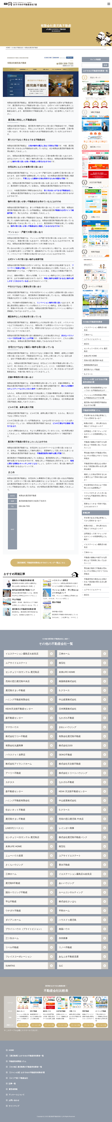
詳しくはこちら (23, 1025)
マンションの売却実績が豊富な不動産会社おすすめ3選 (95, 396)
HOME (11, 1050)
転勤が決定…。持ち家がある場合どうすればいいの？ (95, 424)
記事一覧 (12, 1083)
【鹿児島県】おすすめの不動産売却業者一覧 (26, 1056)
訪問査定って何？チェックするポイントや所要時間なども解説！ (95, 434)
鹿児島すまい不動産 (92, 369)
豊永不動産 (56, 602)
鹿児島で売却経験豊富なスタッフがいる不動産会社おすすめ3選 (95, 389)
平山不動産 (16, 599)
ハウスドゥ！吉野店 (60, 580)
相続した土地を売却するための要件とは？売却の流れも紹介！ (95, 477)
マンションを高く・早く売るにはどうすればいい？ (65, 591)
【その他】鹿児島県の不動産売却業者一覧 (25, 1067)
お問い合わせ (14, 1100)
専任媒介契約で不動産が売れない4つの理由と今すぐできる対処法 (96, 455)
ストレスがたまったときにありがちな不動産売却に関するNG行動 (95, 495)
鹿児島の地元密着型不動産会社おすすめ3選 (95, 403)
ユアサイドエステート (93, 339)
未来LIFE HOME (90, 356)
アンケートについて (16, 1095)
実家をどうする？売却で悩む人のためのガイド (95, 505)
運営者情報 (13, 1089)
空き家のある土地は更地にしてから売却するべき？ (95, 416)
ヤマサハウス (57, 612)
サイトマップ (14, 1106)
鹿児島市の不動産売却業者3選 (24, 609)
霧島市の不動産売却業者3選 (23, 580)
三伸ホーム (88, 335)
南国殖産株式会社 (91, 365)
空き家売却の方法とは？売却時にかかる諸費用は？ (95, 486)
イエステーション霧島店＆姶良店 (95, 328)
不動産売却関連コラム (17, 1061)
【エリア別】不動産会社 (18, 1078)
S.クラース (88, 374)
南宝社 (86, 344)
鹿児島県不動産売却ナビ (56, 1116)
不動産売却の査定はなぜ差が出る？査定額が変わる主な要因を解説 (95, 466)
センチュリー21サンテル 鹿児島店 (95, 350)
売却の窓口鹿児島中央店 (93, 360)
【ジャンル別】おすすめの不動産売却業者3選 (27, 1072)
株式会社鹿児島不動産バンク (23, 590)
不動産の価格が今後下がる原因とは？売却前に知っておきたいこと (95, 445)
